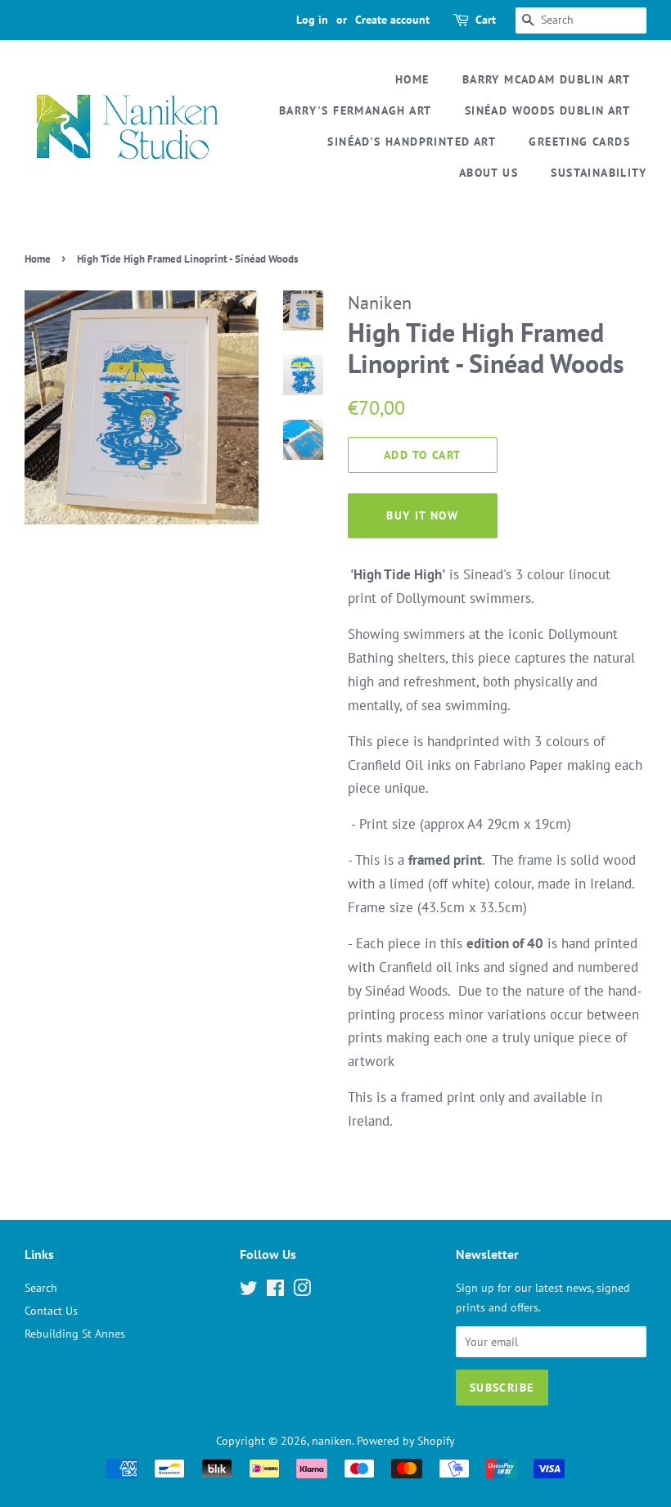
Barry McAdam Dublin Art (546, 79)
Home (412, 79)
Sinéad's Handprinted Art (411, 141)
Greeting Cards (579, 141)
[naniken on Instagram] (302, 1290)
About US (488, 172)
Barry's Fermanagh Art (355, 110)
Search (41, 1287)
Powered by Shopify (406, 1440)
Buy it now (422, 515)
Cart (485, 19)
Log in (312, 19)
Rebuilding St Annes (75, 1333)
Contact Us (51, 1310)
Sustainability (598, 172)
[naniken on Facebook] (275, 1290)
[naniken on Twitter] (249, 1290)
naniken (332, 1440)
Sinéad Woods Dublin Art (547, 110)
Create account (392, 19)
